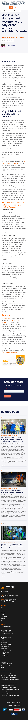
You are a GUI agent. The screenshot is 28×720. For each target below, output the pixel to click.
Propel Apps (7, 318)
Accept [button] (11, 7)
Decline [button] (16, 7)
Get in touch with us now (9, 352)
